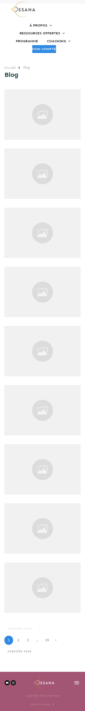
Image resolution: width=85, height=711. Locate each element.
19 (47, 640)
